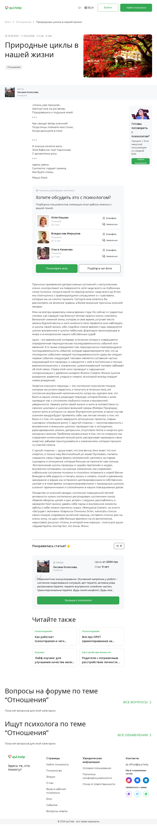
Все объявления (133, 735)
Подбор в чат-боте (99, 268)
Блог (8, 22)
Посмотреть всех (57, 268)
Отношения (23, 22)
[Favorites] (79, 7)
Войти (108, 7)
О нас (50, 783)
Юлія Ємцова (59, 217)
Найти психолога (136, 7)
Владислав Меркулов (65, 233)
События (51, 805)
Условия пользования (97, 768)
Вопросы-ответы (57, 811)
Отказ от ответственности (99, 784)
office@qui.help (138, 764)
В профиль (111, 218)
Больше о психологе (78, 600)
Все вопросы (135, 702)
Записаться (111, 224)
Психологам (54, 770)
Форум (50, 776)
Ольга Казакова (62, 249)
